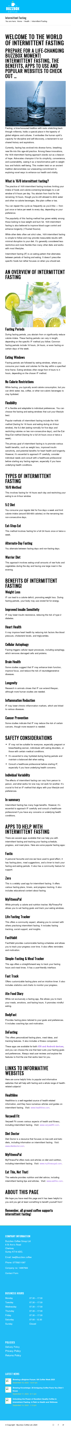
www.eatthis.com (55, 1180)
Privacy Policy (13, 1350)
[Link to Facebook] (58, 1424)
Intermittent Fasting (15, 18)
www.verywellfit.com (49, 1124)
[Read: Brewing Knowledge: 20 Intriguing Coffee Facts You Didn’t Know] (8, 1390)
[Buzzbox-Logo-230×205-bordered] (29, 6)
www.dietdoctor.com (14, 1145)
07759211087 (19, 1262)
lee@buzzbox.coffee (22, 1257)
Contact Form (11, 1273)
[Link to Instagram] (53, 1424)
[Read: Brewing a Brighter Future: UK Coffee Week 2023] (8, 1381)
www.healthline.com (40, 1107)
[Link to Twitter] (63, 1424)
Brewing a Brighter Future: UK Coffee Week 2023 (34, 1379)
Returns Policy (13, 1355)
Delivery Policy (12, 1346)
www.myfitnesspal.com (51, 1163)
